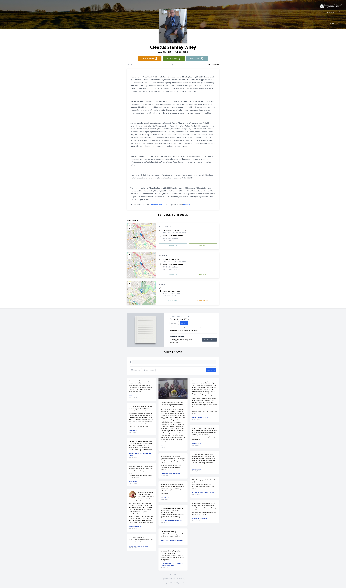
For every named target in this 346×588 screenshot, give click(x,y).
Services (172, 65)
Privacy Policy (168, 580)
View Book (174, 323)
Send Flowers (202, 301)
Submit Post (211, 370)
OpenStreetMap (175, 583)
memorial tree (156, 204)
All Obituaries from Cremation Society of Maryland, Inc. (331, 11)
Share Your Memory (209, 340)
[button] (141, 234)
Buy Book (184, 323)
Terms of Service (178, 580)
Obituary (131, 65)
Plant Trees (202, 245)
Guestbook (213, 65)
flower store (187, 204)
